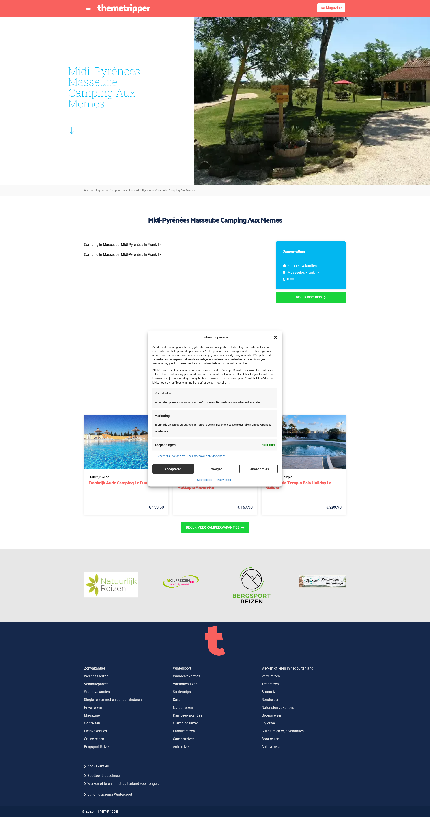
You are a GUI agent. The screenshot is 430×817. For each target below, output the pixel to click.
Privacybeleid (223, 479)
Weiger (216, 469)
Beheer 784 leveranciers (171, 456)
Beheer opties (258, 469)
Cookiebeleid (205, 479)
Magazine (100, 190)
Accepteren (172, 469)
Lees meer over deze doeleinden (206, 456)
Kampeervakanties (121, 190)
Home (88, 190)
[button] (275, 337)
